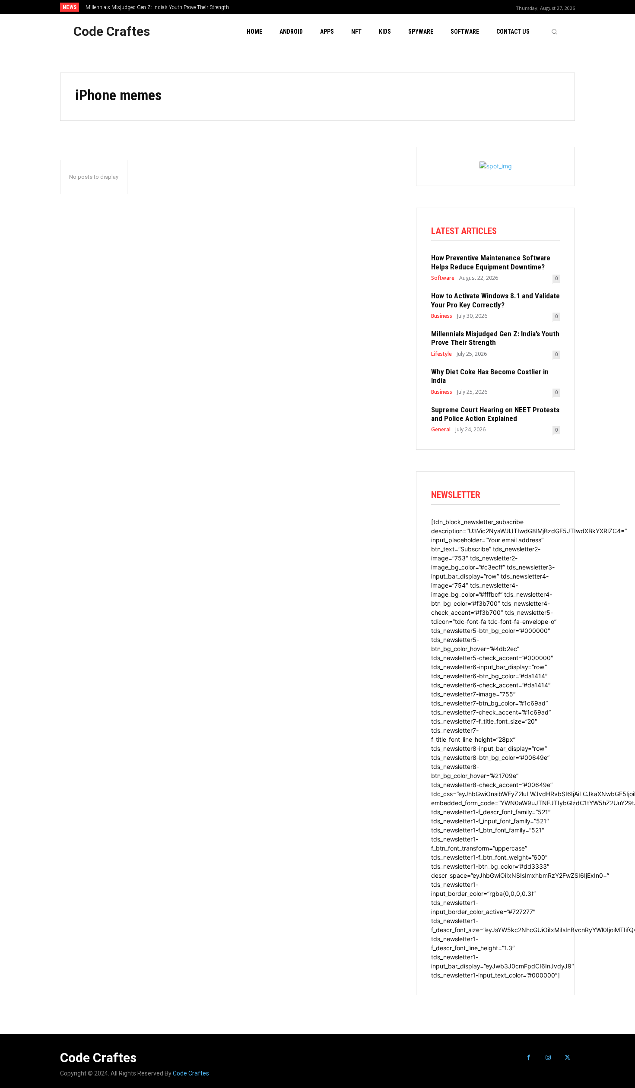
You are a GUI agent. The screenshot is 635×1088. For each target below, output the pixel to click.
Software (442, 278)
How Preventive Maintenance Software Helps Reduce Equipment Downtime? (490, 262)
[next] (346, 7)
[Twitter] (567, 1057)
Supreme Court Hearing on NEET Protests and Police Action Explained (495, 414)
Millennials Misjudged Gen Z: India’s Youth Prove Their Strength (157, 7)
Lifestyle (441, 354)
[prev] (332, 7)
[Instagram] (548, 1057)
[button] (554, 31)
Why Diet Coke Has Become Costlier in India (490, 376)
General (441, 429)
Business (441, 316)
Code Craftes (191, 1073)
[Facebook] (528, 1057)
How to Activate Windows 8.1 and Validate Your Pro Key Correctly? (495, 300)
